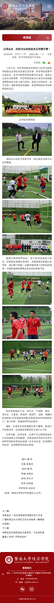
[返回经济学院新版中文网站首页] (18, 4)
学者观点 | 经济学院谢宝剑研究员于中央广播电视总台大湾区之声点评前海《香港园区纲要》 (23, 519)
